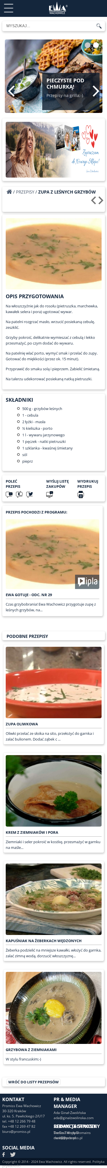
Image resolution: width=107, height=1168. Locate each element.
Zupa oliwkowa (22, 724)
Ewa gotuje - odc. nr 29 (29, 594)
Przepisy (25, 192)
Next (96, 91)
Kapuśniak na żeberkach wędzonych (44, 940)
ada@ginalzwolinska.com (74, 1117)
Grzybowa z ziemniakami (31, 1049)
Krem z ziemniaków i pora (32, 832)
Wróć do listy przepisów (33, 1082)
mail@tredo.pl (65, 1137)
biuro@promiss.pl (16, 1131)
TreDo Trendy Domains (72, 1132)
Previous (11, 91)
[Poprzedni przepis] (94, 202)
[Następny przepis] (101, 202)
